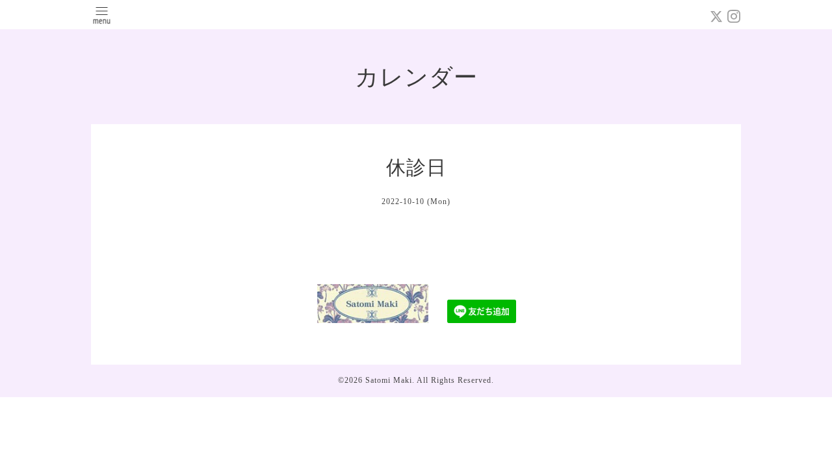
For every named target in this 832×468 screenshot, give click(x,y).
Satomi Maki (388, 380)
